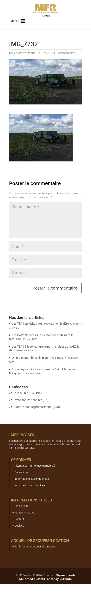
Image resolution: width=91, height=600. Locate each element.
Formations (21, 472)
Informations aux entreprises (32, 478)
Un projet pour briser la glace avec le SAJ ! (39, 357)
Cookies (19, 525)
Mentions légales (25, 512)
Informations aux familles (30, 485)
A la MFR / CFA (24, 393)
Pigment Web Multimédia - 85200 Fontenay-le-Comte (47, 577)
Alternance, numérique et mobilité (35, 465)
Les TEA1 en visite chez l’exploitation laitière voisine (45, 323)
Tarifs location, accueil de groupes (35, 546)
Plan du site (22, 506)
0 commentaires (66, 53)
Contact (19, 519)
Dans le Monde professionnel (33, 407)
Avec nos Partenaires (28, 400)
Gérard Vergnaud (25, 53)
